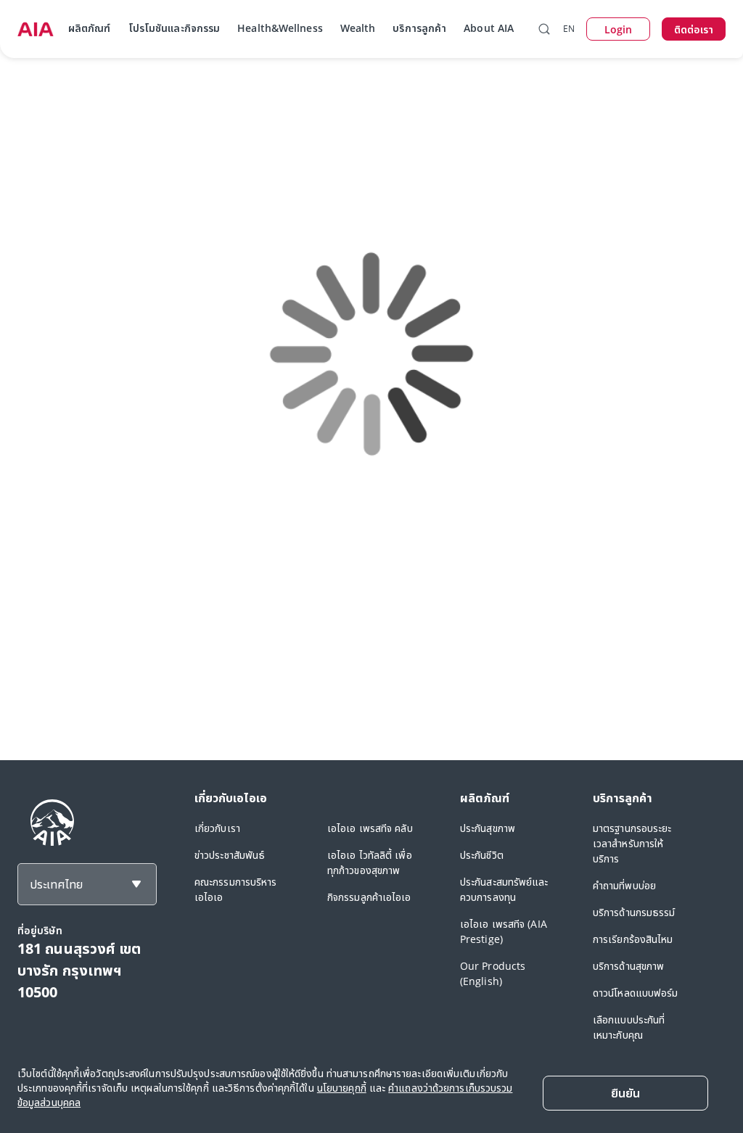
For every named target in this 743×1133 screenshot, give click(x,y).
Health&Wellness (280, 28)
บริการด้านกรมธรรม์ (634, 912)
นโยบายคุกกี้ (341, 1088)
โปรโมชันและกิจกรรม (174, 28)
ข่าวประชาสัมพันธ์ (229, 855)
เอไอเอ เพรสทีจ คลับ (370, 828)
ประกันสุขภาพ (487, 828)
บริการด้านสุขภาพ (628, 966)
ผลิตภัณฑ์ (89, 28)
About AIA (489, 28)
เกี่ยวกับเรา (217, 828)
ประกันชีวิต (482, 855)
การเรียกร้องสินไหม (633, 939)
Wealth (358, 28)
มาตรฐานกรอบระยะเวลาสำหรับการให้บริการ (632, 843)
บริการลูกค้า (419, 28)
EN (569, 28)
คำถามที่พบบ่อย (624, 885)
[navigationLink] (35, 29)
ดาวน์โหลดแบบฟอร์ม (635, 993)
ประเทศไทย (56, 884)
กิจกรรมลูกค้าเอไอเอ (369, 897)
